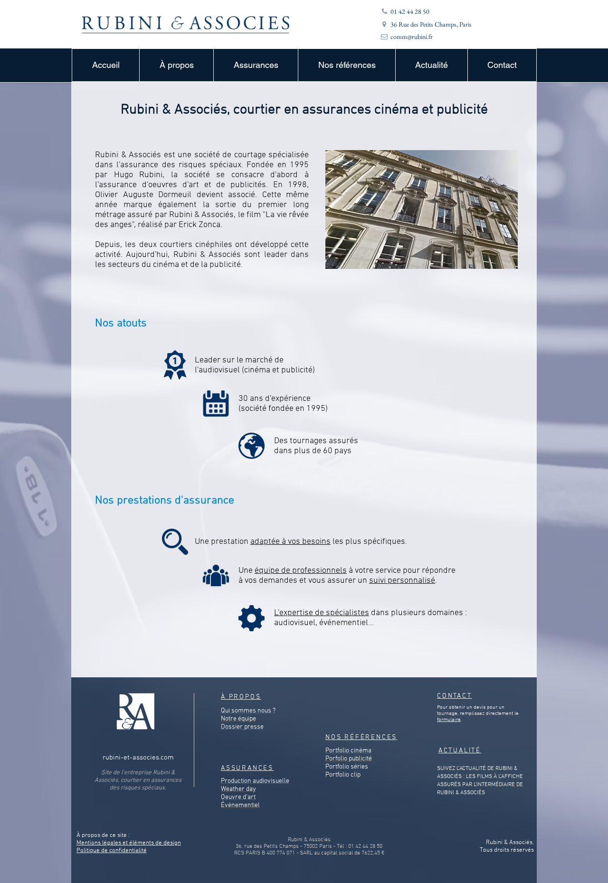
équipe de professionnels (301, 571)
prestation (230, 542)
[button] (176, 65)
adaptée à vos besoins (290, 542)
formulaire (449, 720)
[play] (498, 260)
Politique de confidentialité (111, 851)
